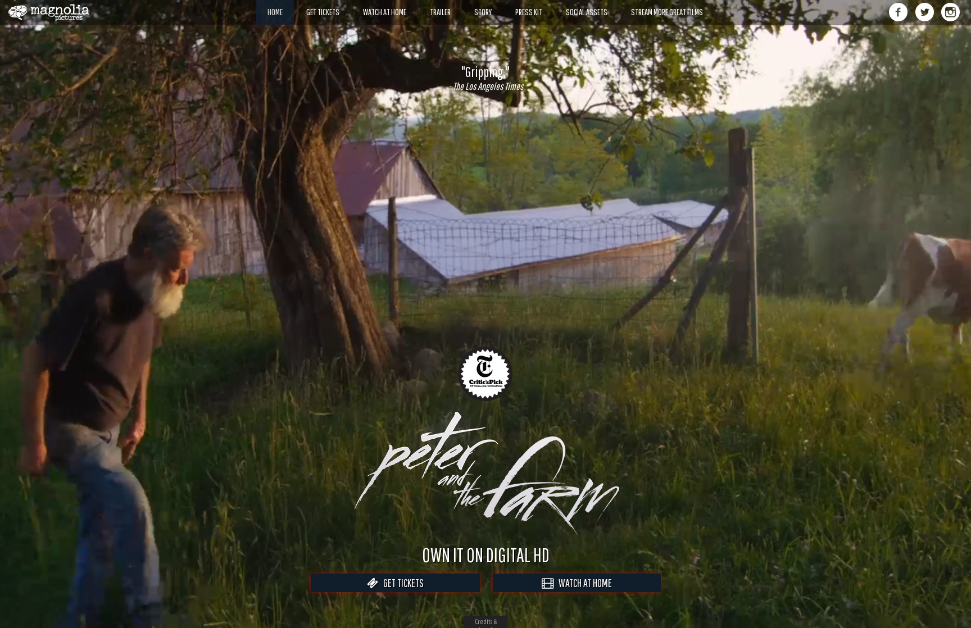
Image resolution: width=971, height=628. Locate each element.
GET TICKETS (401, 582)
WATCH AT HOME (582, 582)
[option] (485, 78)
